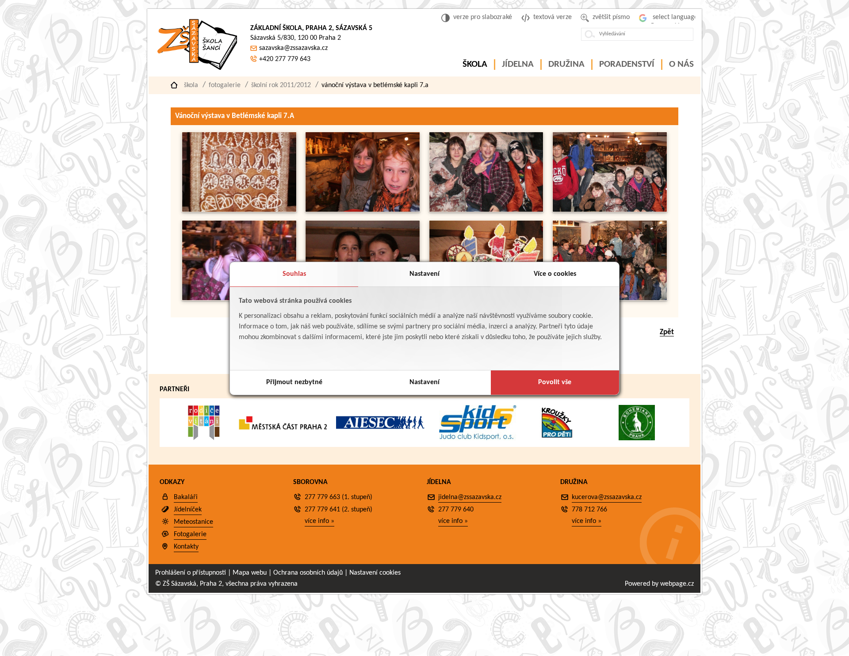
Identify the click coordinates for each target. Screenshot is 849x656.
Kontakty (186, 546)
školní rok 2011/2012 (281, 85)
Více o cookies (555, 274)
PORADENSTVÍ (626, 64)
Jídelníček (188, 509)
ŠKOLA (475, 64)
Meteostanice (193, 522)
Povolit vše (554, 382)
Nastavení (424, 274)
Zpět (667, 332)
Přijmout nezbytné (294, 382)
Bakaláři (186, 497)
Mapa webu (250, 572)
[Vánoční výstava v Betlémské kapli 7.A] (239, 210)
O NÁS (681, 64)
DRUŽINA (566, 64)
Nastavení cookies (375, 572)
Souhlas (294, 274)
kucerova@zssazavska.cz (607, 497)
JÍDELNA (518, 64)
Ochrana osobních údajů (308, 572)
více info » (319, 521)
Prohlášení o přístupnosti (190, 572)
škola (191, 85)
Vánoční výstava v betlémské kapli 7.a (374, 85)
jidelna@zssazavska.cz (469, 497)
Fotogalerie (225, 85)
